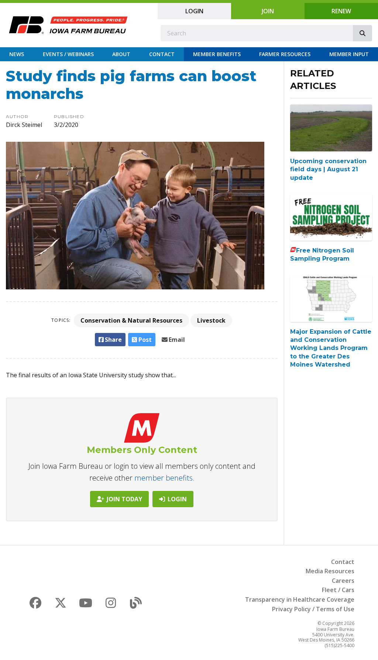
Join (268, 11)
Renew (341, 11)
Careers (343, 581)
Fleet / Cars (338, 590)
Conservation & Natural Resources (131, 320)
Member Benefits (217, 54)
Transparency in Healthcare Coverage (299, 599)
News (16, 54)
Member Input (349, 54)
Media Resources (330, 571)
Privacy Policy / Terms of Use (313, 609)
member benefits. (164, 478)
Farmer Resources (284, 54)
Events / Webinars (68, 54)
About (121, 54)
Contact (162, 54)
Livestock (211, 320)
